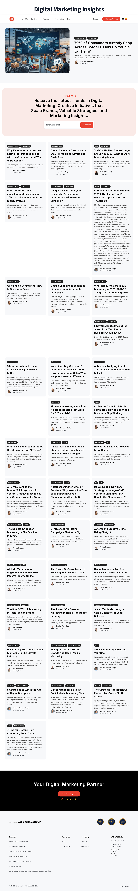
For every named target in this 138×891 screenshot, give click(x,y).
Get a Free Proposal (69, 794)
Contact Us (85, 846)
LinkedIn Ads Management (18, 856)
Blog (68, 19)
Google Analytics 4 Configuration (20, 861)
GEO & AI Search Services (42, 871)
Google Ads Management (17, 846)
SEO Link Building (15, 866)
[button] (35, 19)
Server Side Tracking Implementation (21, 871)
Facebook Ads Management (18, 841)
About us (84, 841)
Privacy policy (124, 886)
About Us (25, 19)
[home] (13, 19)
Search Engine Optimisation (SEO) (20, 851)
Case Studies (59, 19)
